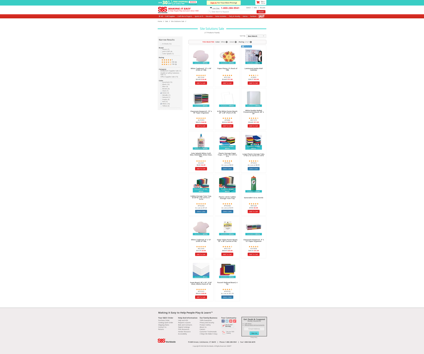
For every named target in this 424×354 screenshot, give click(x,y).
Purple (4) (165, 99)
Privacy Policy (254, 337)
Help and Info (183, 320)
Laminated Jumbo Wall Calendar (254, 69)
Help (255, 7)
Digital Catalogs (184, 327)
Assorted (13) (167, 82)
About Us (203, 327)
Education (209, 16)
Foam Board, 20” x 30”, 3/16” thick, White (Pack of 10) (201, 283)
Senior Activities (220, 16)
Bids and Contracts (185, 325)
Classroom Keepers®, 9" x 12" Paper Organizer (253, 240)
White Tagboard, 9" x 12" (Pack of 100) (201, 240)
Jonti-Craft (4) (167, 51)
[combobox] (256, 36)
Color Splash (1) (168, 54)
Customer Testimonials (208, 332)
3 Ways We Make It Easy (208, 334)
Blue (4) (165, 86)
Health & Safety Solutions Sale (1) (169, 74)
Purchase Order (163, 320)
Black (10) (165, 84)
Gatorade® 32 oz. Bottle (253, 198)
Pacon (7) (165, 49)
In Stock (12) (166, 44)
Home (160, 21)
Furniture (253, 16)
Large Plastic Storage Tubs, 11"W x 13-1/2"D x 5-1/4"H (253, 155)
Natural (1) (166, 97)
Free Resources (183, 329)
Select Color (227, 169)
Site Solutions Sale (177, 21)
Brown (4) (165, 89)
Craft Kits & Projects (184, 16)
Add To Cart (201, 83)
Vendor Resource (184, 332)
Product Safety (205, 325)
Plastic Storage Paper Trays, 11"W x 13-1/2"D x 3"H (227, 154)
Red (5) (165, 101)
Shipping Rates (163, 325)
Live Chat (216, 8)
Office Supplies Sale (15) (169, 77)
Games (245, 16)
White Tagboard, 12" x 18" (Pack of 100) (201, 69)
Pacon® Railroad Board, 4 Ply (227, 283)
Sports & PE (199, 16)
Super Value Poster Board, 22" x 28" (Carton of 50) (227, 240)
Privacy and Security (207, 322)
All (162, 16)
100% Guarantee (206, 320)
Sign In (213, 2)
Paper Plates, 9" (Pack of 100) (227, 69)
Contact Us (162, 327)
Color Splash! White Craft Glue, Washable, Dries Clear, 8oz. (201, 154)
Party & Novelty (234, 16)
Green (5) (165, 93)
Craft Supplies (170, 16)
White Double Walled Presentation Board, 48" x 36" (253, 112)
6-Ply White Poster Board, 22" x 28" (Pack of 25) (227, 112)
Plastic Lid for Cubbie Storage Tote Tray (227, 197)
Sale (261, 16)
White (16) (166, 104)
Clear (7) (165, 91)
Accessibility (182, 334)
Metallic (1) (166, 95)
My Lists (262, 7)
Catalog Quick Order (165, 322)
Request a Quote (184, 322)
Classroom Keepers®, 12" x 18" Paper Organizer (201, 112)
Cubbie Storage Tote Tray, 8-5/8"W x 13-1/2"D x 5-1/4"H (201, 197)
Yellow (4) (165, 106)
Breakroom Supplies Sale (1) (170, 71)
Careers (202, 329)
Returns (161, 329)
